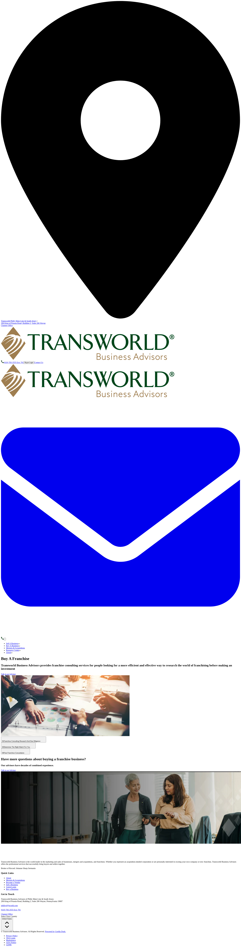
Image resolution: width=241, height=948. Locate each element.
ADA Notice (11, 942)
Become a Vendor (13, 882)
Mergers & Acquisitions (15, 880)
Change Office (7, 325)
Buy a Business (12, 889)
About (8, 878)
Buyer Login (29, 363)
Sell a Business (12, 885)
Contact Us (38, 362)
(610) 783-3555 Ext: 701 (11, 910)
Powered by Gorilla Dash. (55, 931)
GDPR (9, 945)
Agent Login (11, 887)
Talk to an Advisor (8, 674)
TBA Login (10, 938)
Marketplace (11, 940)
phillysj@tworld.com (9, 905)
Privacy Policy (12, 936)
